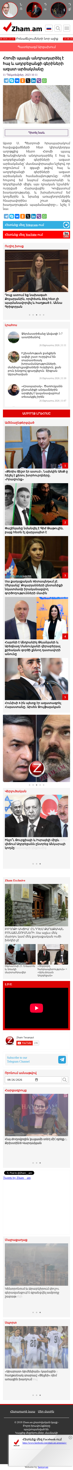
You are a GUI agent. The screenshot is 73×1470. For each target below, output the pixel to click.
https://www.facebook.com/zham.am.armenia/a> (45, 1443)
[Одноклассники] (22, 80)
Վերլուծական (15, 791)
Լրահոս (11, 325)
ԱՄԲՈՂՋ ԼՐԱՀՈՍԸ (36, 413)
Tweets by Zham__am (17, 1178)
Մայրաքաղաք (16, 1239)
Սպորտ (11, 1322)
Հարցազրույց (16, 1090)
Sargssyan (43, 1467)
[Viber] (39, 80)
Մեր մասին (46, 1411)
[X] (28, 80)
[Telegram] (6, 80)
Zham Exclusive (15, 880)
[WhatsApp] (44, 80)
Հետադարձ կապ (22, 1411)
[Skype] (11, 80)
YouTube (31, 234)
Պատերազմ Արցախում (37, 47)
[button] (8, 281)
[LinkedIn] (33, 80)
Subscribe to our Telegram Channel (18, 1059)
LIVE (8, 984)
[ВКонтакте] (17, 80)
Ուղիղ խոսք (14, 246)
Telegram (32, 224)
